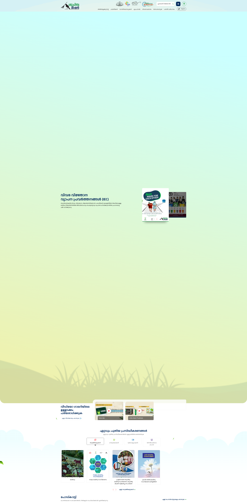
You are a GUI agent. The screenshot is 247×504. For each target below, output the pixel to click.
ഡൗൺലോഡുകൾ (126, 9)
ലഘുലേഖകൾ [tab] (114, 443)
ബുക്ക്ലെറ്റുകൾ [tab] (95, 443)
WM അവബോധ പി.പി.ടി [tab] (152, 444)
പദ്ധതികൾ (114, 9)
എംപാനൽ (137, 9)
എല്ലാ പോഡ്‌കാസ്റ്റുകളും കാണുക (173, 499)
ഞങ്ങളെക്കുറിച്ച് (103, 9)
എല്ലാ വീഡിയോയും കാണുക (70, 418)
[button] (156, 219)
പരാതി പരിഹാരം (169, 9)
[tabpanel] (123, 470)
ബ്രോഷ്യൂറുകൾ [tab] (133, 443)
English (183, 9)
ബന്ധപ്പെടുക (157, 9)
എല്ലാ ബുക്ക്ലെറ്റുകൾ (126, 489)
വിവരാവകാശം (146, 9)
